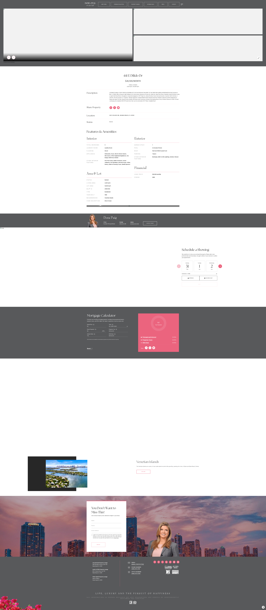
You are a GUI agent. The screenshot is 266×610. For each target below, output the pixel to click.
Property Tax (112, 329)
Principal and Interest (149, 337)
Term (110, 324)
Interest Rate (90, 334)
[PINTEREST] (178, 562)
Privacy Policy (116, 538)
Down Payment (90, 329)
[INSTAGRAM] (154, 562)
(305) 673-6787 (136, 573)
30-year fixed (113, 326)
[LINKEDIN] (166, 562)
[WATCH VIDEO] (133, 206)
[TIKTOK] (170, 562)
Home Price (89, 324)
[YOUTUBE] (174, 562)
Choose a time (186, 274)
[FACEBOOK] (158, 562)
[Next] (220, 266)
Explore (143, 471)
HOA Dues (111, 334)
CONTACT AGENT (150, 223)
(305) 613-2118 (122, 224)
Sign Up (98, 544)
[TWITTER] (162, 562)
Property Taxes (147, 340)
